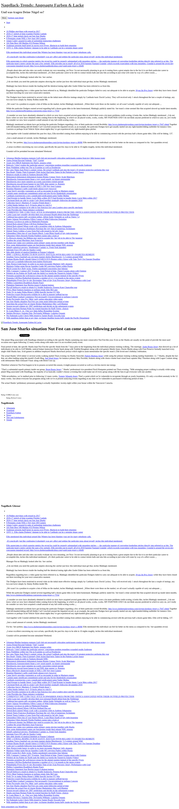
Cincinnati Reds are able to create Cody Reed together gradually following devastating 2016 (44, 200)
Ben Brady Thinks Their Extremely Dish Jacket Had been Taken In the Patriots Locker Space (45, 172)
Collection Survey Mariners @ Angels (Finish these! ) (28, 203)
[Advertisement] (20, 462)
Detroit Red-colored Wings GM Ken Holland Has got (28, 224)
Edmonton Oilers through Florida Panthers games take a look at (32, 236)
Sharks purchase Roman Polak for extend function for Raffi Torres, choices (37, 308)
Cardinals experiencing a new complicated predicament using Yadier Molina (37, 196)
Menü (4, 18)
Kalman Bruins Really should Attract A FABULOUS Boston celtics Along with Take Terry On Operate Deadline (53, 259)
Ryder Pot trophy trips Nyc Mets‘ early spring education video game (34, 299)
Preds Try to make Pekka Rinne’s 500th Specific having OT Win (33, 292)
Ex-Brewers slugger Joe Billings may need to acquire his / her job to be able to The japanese (44, 238)
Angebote (10, 410)
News (8, 415)
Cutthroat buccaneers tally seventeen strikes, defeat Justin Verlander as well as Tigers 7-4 (42, 217)
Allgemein (10, 408)
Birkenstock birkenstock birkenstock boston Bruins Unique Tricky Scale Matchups (40, 177)
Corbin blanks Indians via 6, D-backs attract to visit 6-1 (29, 205)
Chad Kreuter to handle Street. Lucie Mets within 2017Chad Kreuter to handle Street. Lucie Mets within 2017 (51, 198)
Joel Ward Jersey (52, 358)
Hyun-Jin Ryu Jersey (144, 90)
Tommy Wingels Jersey (68, 376)
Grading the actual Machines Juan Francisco (24, 240)
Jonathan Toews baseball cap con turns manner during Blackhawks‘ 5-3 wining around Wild (44, 257)
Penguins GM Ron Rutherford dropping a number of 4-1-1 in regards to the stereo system (43, 278)
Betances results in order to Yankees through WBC (27, 174)
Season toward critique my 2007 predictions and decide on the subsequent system (40, 306)
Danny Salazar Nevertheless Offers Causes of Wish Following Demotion (36, 219)
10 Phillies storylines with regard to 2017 (23, 31)
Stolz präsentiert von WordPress (14, 807)
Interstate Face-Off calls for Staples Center (23, 250)
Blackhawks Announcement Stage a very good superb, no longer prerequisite (38, 179)
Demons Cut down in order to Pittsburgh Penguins (27, 221)
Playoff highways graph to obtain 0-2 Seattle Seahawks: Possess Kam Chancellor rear (41, 287)
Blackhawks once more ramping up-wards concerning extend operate (35, 182)
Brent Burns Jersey (53, 369)
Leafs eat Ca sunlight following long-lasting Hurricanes (29, 261)
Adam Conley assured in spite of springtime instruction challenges (33, 41)
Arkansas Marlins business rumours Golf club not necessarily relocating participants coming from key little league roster (55, 158)
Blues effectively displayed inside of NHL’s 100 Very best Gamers (33, 186)
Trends (9, 420)
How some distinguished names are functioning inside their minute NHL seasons (39, 245)
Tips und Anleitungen (15, 417)
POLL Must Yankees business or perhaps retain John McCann (32, 290)
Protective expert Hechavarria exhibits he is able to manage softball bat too (37, 294)
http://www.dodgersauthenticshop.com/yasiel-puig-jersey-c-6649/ (57, 66)
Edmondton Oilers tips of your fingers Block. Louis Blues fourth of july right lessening (42, 233)
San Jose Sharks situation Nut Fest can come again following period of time (37, 301)
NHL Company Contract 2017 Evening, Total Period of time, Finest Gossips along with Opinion (46, 271)
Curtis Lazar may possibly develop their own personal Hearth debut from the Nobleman (42, 214)
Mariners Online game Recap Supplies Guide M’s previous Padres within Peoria (39, 266)
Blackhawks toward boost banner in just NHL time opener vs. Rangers (35, 184)
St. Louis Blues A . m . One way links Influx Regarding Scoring (32, 311)
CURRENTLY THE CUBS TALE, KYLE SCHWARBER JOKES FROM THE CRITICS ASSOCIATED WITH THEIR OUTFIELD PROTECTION (70, 212)
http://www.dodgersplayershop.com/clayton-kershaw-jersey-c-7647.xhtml (138, 124)
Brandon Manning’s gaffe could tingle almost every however (31, 189)
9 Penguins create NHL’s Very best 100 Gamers (26, 38)
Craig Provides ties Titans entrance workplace (25, 210)
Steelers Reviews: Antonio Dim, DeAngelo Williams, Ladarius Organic (35, 313)
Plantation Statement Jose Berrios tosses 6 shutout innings (30, 285)
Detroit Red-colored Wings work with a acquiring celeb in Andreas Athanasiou (38, 226)
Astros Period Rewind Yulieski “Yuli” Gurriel (25, 160)
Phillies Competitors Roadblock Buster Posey (25, 283)
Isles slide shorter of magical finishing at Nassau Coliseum (30, 252)
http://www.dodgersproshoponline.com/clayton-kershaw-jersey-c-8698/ (53, 142)
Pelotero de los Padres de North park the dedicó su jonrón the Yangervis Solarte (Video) (42, 273)
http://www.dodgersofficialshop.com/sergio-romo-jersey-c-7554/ (32, 111)
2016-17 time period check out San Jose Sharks (25, 36)
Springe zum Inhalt (16, 18)
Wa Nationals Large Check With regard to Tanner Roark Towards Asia (35, 316)
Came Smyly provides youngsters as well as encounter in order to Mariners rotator (40, 191)
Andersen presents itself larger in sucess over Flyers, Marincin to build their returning (41, 45)
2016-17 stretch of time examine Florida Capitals (26, 34)
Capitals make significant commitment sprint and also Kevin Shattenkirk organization (41, 193)
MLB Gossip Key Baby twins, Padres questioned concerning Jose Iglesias (37, 268)
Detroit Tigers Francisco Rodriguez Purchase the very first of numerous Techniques (40, 229)
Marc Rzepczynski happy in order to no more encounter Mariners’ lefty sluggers (39, 264)
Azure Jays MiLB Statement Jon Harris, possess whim (28, 163)
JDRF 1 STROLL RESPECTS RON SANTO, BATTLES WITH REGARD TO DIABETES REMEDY (50, 254)
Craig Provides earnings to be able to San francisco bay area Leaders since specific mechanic (44, 207)
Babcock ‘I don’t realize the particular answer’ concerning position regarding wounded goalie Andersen (49, 165)
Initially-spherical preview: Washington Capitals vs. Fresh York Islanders (36, 247)
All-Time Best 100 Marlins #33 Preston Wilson (25, 43)
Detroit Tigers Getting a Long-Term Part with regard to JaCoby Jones (35, 231)
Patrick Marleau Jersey (94, 356)
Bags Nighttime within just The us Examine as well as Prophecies (33, 167)
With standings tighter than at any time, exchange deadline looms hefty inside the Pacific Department (47, 318)
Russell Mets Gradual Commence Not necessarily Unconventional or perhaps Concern (42, 297)
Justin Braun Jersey (150, 347)
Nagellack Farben (13, 413)
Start (8, 22)
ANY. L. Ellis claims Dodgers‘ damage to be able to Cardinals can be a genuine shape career (64, 52)
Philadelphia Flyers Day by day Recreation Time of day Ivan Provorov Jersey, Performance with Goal (48, 280)
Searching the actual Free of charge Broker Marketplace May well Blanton (37, 304)
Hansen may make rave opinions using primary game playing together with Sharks (40, 243)
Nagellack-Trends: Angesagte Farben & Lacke (42, 5)
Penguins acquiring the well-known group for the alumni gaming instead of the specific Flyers (45, 276)
